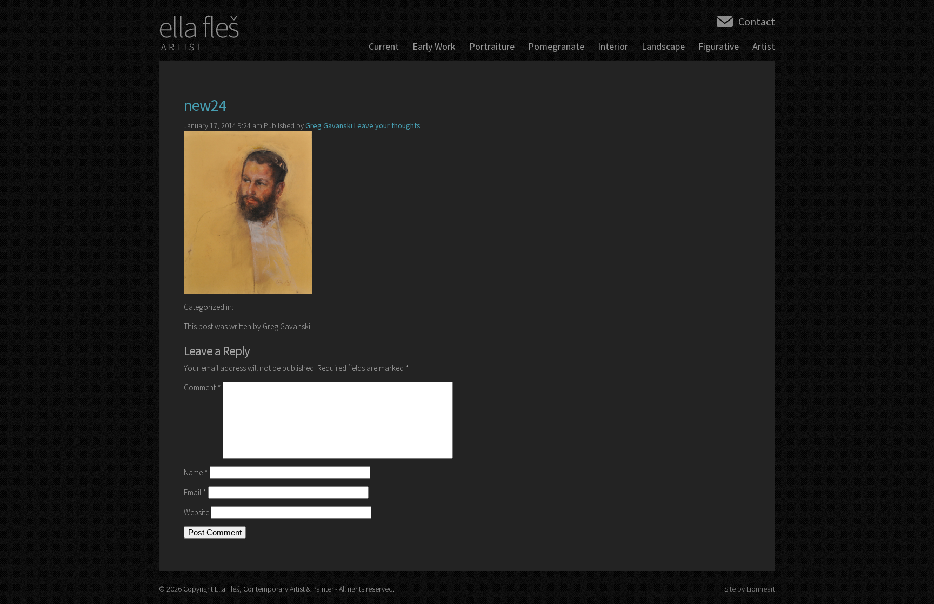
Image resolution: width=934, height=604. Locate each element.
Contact (756, 21)
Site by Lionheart (749, 589)
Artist (763, 46)
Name (196, 472)
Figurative (718, 46)
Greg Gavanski (328, 125)
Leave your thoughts (387, 125)
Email (195, 492)
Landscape (663, 46)
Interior (613, 46)
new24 (205, 105)
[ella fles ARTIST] (199, 35)
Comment (202, 387)
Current (384, 46)
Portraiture (492, 46)
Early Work (434, 46)
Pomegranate (556, 46)
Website (196, 512)
